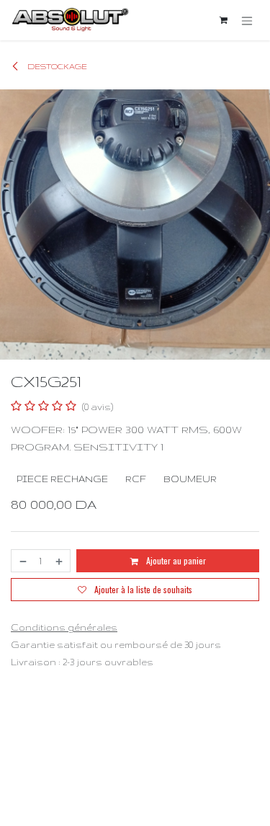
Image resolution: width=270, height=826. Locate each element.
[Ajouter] (60, 561)
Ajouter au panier (175, 560)
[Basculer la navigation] (247, 20)
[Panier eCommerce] (223, 20)
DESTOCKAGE (56, 66)
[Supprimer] (22, 561)
